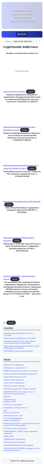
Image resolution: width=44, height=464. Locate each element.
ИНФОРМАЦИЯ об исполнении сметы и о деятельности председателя (19, 393)
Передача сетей (10, 402)
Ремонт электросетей (12, 420)
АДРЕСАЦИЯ (9, 436)
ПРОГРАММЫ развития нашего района (18, 351)
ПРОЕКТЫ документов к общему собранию (20, 389)
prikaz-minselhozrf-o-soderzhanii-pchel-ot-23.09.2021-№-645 (21, 201)
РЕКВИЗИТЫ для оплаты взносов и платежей (21, 371)
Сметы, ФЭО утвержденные (14, 383)
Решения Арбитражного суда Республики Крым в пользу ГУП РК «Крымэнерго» (22, 424)
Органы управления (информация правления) (20, 374)
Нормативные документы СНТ (15, 377)
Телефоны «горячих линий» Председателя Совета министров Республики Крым (19, 342)
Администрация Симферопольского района (20, 338)
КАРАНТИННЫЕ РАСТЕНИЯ (14, 442)
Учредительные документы (14, 380)
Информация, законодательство (16, 408)
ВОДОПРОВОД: (10, 400)
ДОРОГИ (7, 397)
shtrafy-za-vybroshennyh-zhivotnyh (14, 91)
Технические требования (13, 405)
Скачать (30, 91)
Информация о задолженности (15, 368)
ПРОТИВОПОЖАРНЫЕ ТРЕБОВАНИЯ (18, 445)
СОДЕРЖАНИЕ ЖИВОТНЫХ (14, 439)
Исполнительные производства (15, 428)
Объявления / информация (14, 365)
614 (4, 322)
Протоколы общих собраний (14, 386)
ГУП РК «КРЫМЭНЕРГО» (13, 418)
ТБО (5, 411)
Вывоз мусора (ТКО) (11, 412)
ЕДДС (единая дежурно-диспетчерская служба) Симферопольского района (21, 347)
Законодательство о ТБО (13, 415)
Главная (8, 41)
